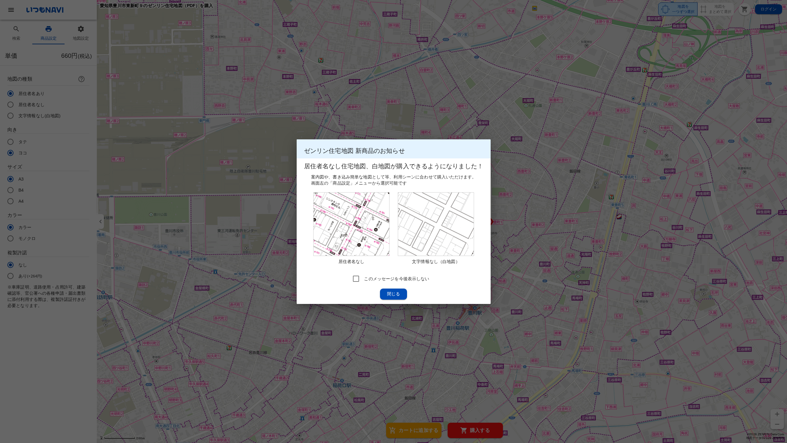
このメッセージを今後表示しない (396, 278)
